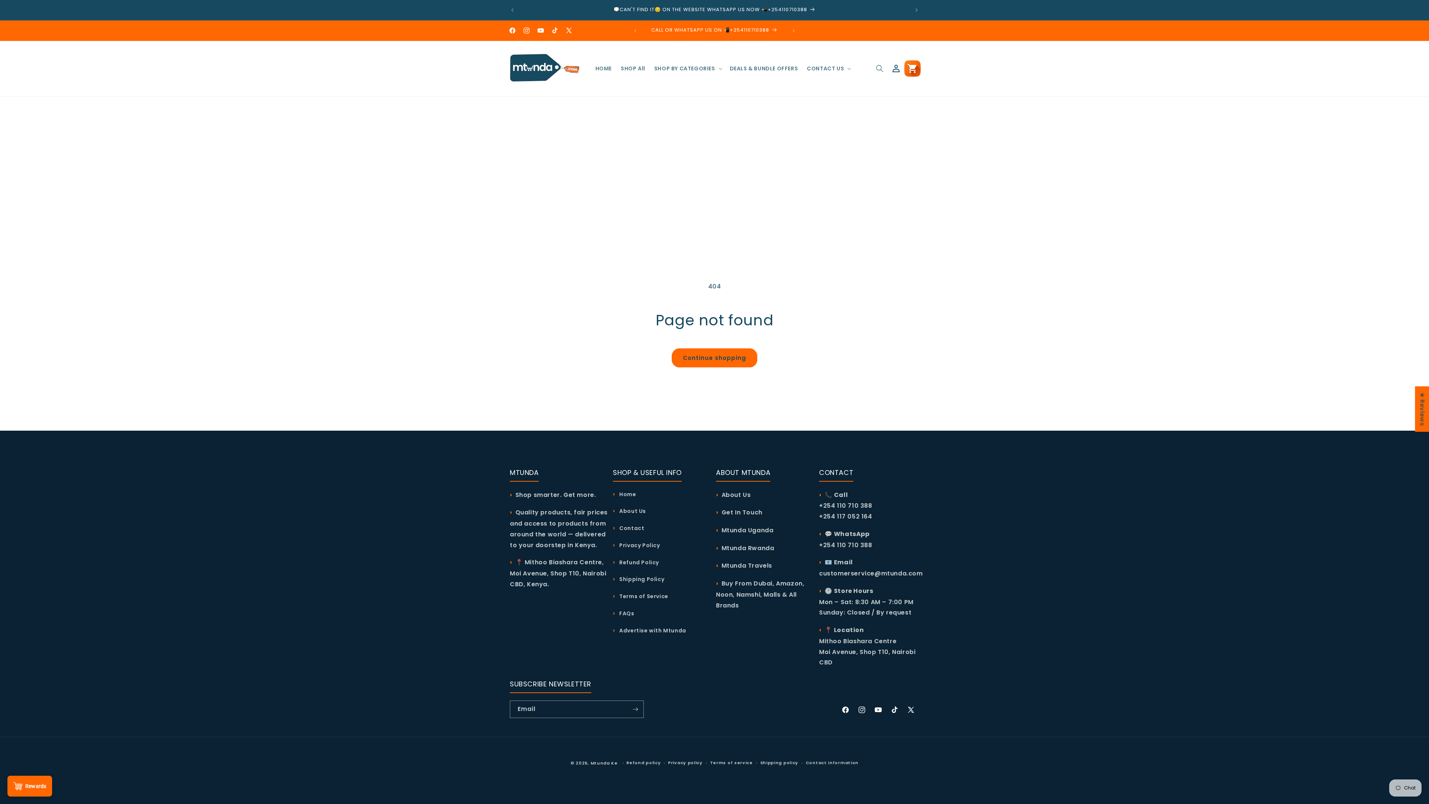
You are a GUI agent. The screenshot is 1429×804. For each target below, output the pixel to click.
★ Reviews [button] (1422, 409)
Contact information (832, 763)
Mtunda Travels (747, 565)
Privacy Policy (639, 545)
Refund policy (643, 763)
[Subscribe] (635, 709)
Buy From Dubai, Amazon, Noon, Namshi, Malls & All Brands (760, 594)
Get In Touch (742, 512)
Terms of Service (643, 596)
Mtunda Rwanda (748, 548)
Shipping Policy (641, 579)
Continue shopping (714, 358)
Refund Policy (638, 562)
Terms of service (731, 763)
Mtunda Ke (604, 763)
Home (627, 494)
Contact (631, 528)
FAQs (626, 613)
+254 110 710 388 (845, 545)
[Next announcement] (916, 10)
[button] (687, 68)
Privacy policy (685, 763)
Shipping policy (779, 763)
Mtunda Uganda (748, 530)
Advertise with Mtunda (652, 630)
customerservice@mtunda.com (871, 573)
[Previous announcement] (512, 10)
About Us (632, 511)
